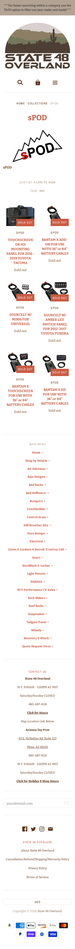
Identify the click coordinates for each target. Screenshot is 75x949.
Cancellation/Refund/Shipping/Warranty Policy (37, 859)
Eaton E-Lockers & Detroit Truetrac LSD (36, 549)
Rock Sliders (36, 598)
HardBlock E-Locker (36, 566)
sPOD (20, 233)
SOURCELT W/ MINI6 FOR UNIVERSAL (20, 319)
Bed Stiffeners (36, 493)
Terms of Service (37, 877)
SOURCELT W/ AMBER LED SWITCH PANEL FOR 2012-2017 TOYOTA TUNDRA (55, 324)
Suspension (36, 614)
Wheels (36, 630)
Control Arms (36, 517)
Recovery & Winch (36, 638)
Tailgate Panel (36, 622)
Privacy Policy (37, 868)
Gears (36, 557)
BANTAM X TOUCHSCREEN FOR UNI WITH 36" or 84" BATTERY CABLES (20, 395)
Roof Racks (36, 606)
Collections (38, 103)
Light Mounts (36, 573)
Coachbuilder (36, 509)
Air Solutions (36, 469)
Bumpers (36, 501)
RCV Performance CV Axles (36, 590)
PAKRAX (36, 582)
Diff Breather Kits (36, 525)
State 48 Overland (50, 911)
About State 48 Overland (37, 850)
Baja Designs (36, 477)
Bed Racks (36, 485)
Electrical (36, 541)
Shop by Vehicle (36, 461)
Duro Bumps (36, 533)
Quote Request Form (36, 646)
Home (20, 103)
